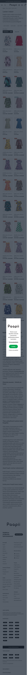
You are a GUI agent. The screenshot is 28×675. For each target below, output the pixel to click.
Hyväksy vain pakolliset (13, 350)
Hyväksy (13, 346)
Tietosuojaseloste (13, 342)
